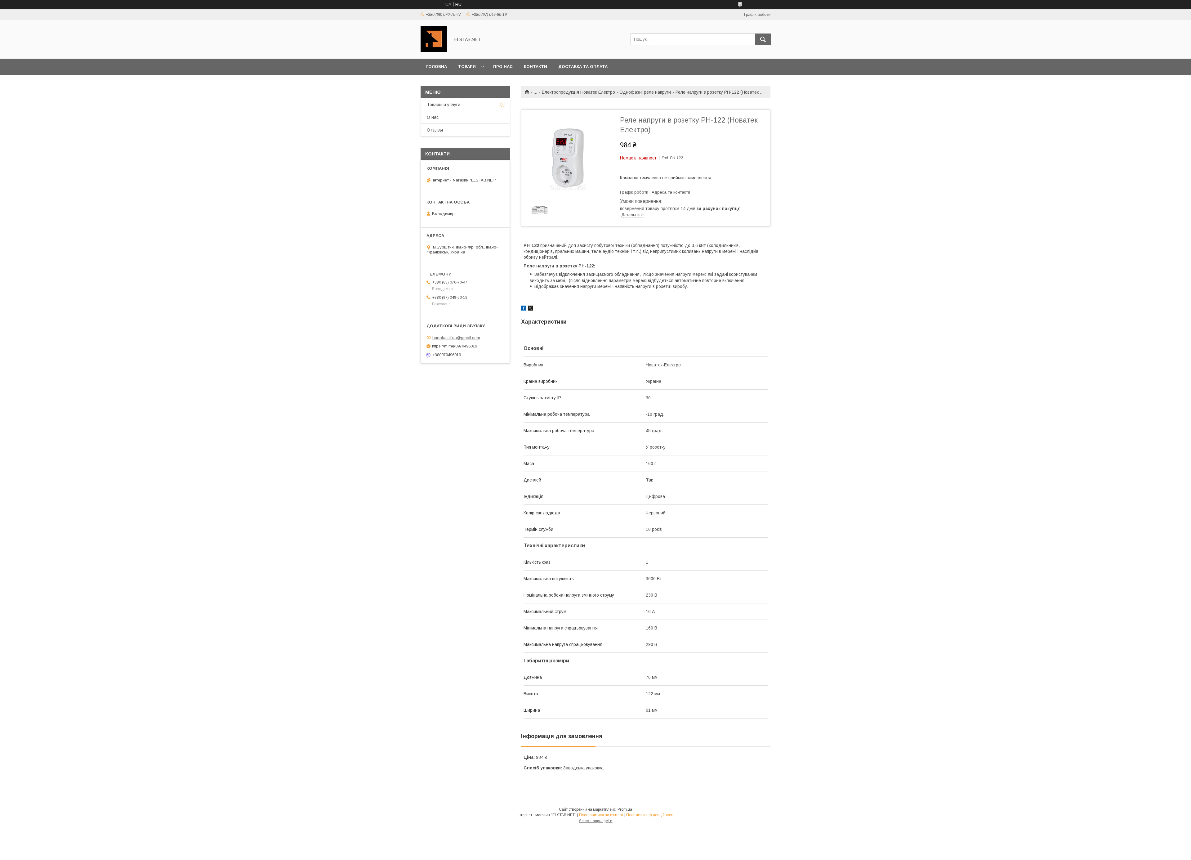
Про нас (503, 66)
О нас (433, 117)
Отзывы (435, 130)
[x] (530, 309)
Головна (436, 66)
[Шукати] (763, 39)
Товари (467, 66)
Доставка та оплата (583, 66)
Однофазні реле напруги (645, 92)
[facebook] (523, 309)
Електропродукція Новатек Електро (578, 92)
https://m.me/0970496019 (454, 346)
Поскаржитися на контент (601, 815)
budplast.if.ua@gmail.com (456, 337)
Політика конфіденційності (649, 815)
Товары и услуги (443, 104)
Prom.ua (625, 809)
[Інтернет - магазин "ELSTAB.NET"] (434, 50)
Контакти (535, 66)
